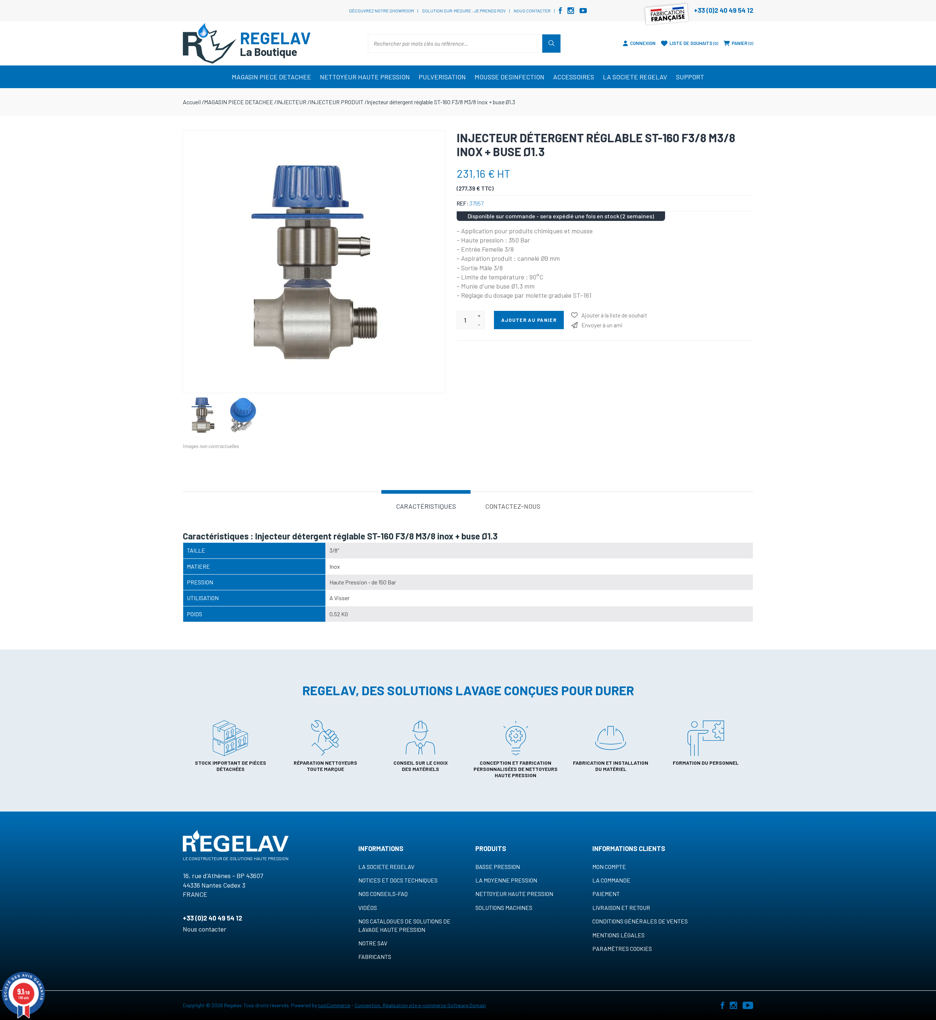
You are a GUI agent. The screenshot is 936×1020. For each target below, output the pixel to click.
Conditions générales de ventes (640, 921)
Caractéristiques (426, 506)
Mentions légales (618, 934)
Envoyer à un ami (602, 324)
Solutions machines (503, 907)
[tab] (426, 505)
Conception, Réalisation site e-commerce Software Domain (420, 1005)
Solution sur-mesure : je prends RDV (464, 10)
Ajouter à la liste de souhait (614, 315)
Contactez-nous (512, 506)
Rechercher (551, 43)
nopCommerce (334, 1005)
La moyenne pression (506, 880)
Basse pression (497, 866)
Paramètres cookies (622, 948)
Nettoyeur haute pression (514, 893)
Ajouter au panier (528, 320)
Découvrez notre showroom (381, 10)
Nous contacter (532, 10)
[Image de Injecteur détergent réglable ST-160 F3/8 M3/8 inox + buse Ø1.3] (203, 415)
